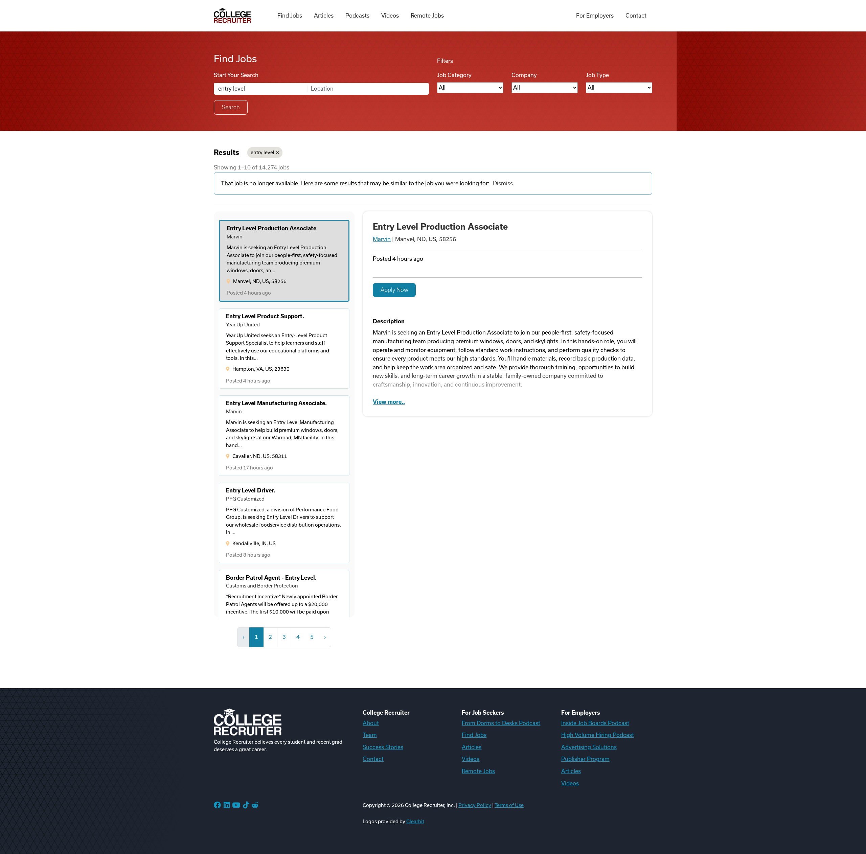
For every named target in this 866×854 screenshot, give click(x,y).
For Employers (595, 16)
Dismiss (503, 183)
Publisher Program (585, 759)
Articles (324, 16)
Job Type (597, 75)
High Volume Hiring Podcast (597, 735)
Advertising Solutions (589, 747)
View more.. (389, 402)
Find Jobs (289, 16)
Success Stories (383, 747)
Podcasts (357, 16)
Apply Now (394, 290)
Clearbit (415, 821)
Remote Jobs (427, 16)
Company (524, 75)
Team (370, 735)
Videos (390, 16)
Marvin (382, 239)
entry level (262, 152)
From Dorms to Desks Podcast (501, 723)
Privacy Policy (474, 805)
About (371, 723)
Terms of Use (509, 805)
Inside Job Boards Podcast (595, 723)
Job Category (454, 75)
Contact (635, 16)
